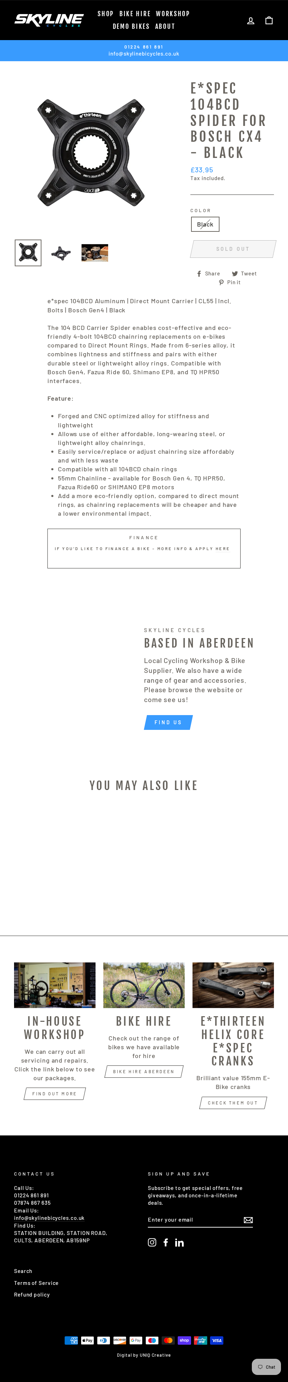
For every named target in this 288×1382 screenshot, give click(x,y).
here (223, 548)
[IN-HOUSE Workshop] (55, 985)
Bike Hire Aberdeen (144, 1071)
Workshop (173, 14)
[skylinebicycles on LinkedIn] (179, 1242)
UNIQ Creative (155, 1355)
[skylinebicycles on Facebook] (166, 1242)
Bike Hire (135, 14)
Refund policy (32, 1294)
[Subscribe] (248, 1219)
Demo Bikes (131, 26)
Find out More (54, 1093)
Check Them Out (233, 1102)
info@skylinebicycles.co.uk (49, 1218)
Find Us (168, 722)
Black (205, 224)
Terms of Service (36, 1283)
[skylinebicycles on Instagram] (152, 1242)
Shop (106, 14)
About (165, 26)
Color (200, 210)
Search (23, 1271)
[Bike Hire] (144, 985)
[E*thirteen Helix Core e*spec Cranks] (233, 985)
